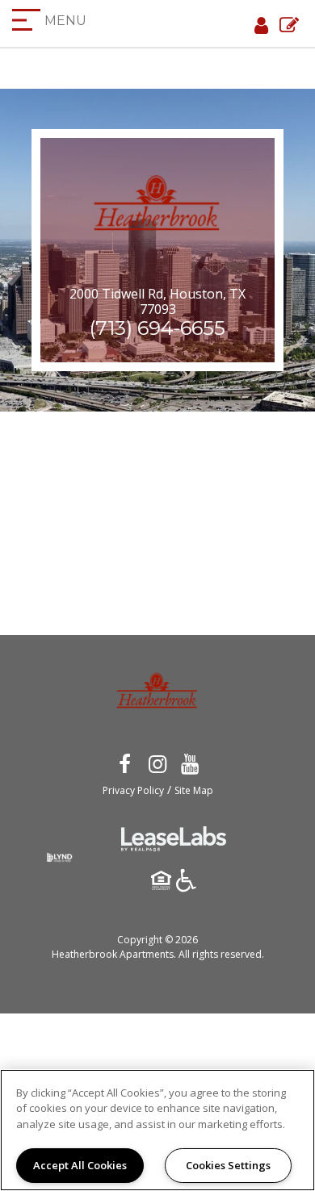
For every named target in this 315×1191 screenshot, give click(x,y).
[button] (124, 763)
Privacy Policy (133, 790)
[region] (157, 1130)
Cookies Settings (228, 1165)
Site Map (193, 790)
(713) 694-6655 (157, 328)
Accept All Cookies (80, 1165)
